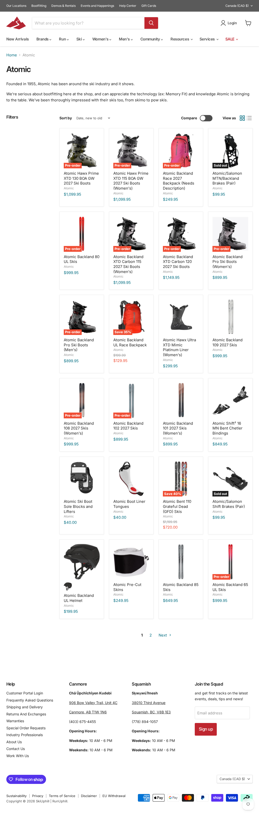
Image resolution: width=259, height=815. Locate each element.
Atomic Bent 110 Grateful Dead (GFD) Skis (177, 506)
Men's (125, 39)
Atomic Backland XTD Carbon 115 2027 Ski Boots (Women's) (128, 264)
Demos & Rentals (63, 6)
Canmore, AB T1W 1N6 (88, 712)
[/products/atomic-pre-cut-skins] (131, 562)
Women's (100, 39)
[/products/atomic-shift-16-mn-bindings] (230, 400)
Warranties (15, 721)
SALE (230, 39)
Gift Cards (148, 6)
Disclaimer (89, 796)
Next (163, 635)
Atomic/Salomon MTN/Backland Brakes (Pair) (227, 178)
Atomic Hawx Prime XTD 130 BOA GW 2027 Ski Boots (81, 178)
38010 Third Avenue (148, 702)
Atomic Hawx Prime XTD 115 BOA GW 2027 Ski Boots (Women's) (130, 181)
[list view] (249, 118)
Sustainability (16, 796)
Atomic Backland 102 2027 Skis (128, 426)
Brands (43, 39)
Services (208, 39)
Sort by (65, 118)
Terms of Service (62, 796)
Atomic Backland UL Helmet (79, 598)
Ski (79, 39)
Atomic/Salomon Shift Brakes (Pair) (228, 504)
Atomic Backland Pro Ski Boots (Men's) (79, 344)
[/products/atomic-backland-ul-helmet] (82, 562)
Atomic (69, 188)
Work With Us (17, 756)
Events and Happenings (97, 6)
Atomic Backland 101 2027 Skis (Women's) (178, 428)
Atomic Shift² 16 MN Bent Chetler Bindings (227, 428)
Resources (180, 39)
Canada (237, 6)
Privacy (37, 796)
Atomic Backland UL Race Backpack (130, 342)
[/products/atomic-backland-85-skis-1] (181, 562)
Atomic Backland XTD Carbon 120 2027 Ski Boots (178, 261)
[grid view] (242, 118)
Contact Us (15, 748)
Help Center (127, 6)
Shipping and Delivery (24, 707)
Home (11, 55)
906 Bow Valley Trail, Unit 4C (93, 702)
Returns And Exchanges (26, 714)
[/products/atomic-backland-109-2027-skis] (230, 317)
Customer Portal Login (24, 693)
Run (63, 39)
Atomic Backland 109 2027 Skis (227, 342)
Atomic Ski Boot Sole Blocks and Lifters (78, 506)
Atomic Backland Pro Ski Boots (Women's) (227, 261)
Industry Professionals (24, 735)
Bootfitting (38, 6)
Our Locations (16, 6)
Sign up (206, 729)
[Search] (151, 23)
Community (150, 39)
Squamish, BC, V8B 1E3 (151, 712)
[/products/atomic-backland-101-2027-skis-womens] (181, 400)
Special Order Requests (26, 728)
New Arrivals (17, 39)
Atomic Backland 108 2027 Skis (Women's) (79, 428)
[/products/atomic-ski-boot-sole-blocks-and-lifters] (82, 479)
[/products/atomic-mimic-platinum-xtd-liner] (181, 317)
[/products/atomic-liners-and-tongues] (131, 479)
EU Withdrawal (113, 796)
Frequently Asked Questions (29, 700)
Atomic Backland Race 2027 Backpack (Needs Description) (178, 181)
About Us (14, 742)
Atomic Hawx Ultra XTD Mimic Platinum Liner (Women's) (179, 347)
